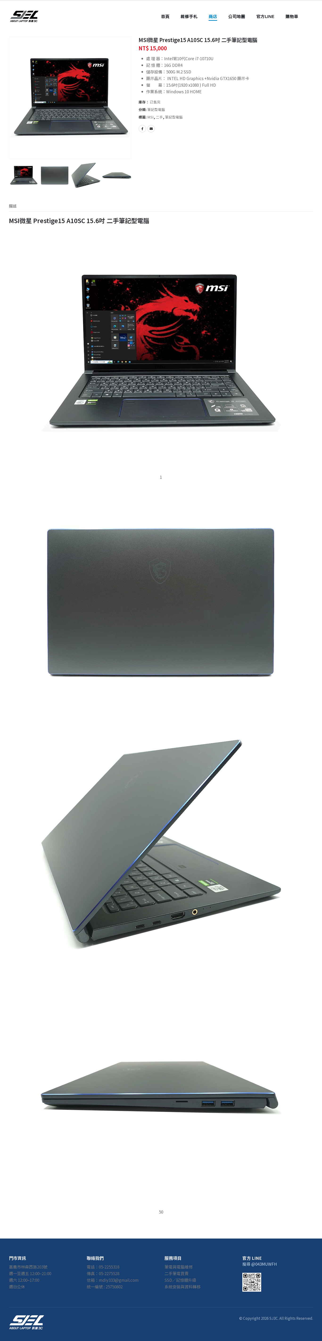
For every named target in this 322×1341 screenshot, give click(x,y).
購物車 (291, 16)
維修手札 (189, 16)
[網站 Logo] (24, 16)
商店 (213, 16)
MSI (150, 117)
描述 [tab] (13, 206)
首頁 (165, 16)
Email (151, 128)
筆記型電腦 (156, 109)
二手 (159, 117)
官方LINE (265, 16)
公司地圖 (236, 16)
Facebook (142, 128)
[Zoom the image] (26, 1318)
